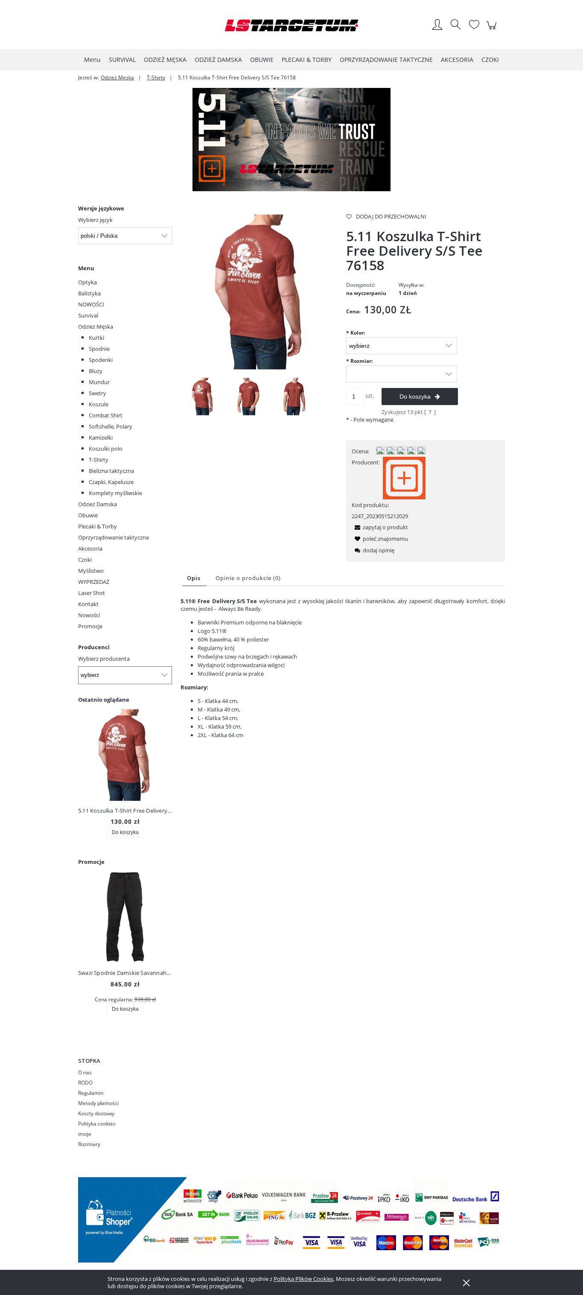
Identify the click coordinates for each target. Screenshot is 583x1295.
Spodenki (101, 360)
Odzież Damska (97, 504)
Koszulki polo (105, 448)
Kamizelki (101, 437)
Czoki (85, 559)
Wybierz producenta (104, 659)
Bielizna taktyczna (111, 471)
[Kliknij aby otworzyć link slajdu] (291, 139)
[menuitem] (92, 59)
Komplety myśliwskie (115, 493)
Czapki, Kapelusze (111, 482)
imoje (84, 1134)
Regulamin (90, 1093)
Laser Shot (91, 593)
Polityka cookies (97, 1123)
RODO (85, 1082)
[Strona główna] (291, 25)
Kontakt (88, 604)
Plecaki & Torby (97, 526)
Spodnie (99, 349)
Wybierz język (95, 220)
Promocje (90, 626)
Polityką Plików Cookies (303, 1279)
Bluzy (95, 371)
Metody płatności (98, 1103)
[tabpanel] (343, 674)
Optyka (87, 282)
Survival (88, 315)
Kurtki (96, 337)
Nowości (89, 615)
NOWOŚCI (91, 304)
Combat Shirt (105, 415)
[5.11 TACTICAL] (404, 477)
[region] (291, 139)
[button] (380, 527)
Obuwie (88, 515)
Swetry (97, 393)
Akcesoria (90, 548)
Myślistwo (91, 571)
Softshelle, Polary (110, 426)
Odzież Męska (95, 326)
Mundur (99, 382)
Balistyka (89, 293)
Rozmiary (89, 1144)
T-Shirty (98, 460)
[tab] (195, 578)
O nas (85, 1072)
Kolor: (355, 332)
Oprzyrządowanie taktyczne (113, 537)
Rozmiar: (359, 361)
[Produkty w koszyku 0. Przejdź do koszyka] (493, 30)
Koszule (98, 404)
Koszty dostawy (96, 1113)
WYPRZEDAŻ (93, 582)
